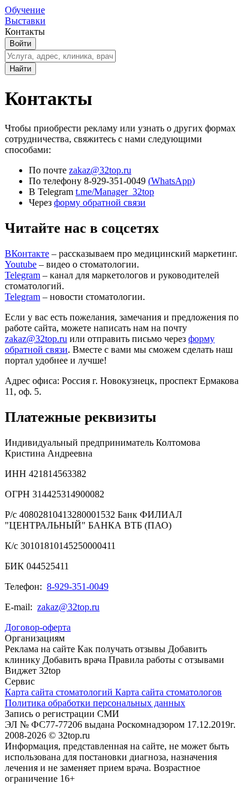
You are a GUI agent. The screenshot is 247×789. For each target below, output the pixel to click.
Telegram (22, 275)
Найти (20, 68)
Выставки (25, 21)
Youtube (21, 264)
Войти (20, 43)
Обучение (25, 10)
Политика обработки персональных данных (95, 703)
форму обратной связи (100, 202)
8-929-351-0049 (78, 586)
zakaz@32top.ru (100, 170)
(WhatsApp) (171, 181)
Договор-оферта (38, 627)
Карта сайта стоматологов (168, 692)
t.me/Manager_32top (115, 192)
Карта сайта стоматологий (60, 692)
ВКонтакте (27, 253)
